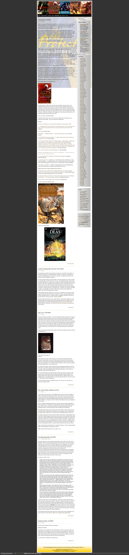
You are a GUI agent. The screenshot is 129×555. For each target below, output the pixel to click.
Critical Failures (44, 15)
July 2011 (82, 131)
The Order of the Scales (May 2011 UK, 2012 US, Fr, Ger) (54, 49)
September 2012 (83, 112)
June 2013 (82, 100)
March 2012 (82, 120)
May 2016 (82, 62)
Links (67, 15)
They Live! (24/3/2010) (44, 313)
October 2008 (82, 175)
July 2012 (82, 115)
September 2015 (83, 65)
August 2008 (82, 178)
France (79, 214)
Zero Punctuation (83, 191)
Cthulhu (83, 219)
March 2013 (82, 104)
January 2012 (82, 123)
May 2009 (82, 166)
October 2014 (82, 78)
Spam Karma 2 (20, 553)
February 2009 (83, 170)
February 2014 (83, 89)
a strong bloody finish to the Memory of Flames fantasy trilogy (51, 156)
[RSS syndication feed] (84, 548)
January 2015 (82, 74)
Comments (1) (70, 540)
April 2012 (82, 119)
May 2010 (82, 150)
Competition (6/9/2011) (44, 20)
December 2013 (83, 92)
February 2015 (83, 73)
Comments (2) (70, 43)
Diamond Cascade (82, 223)
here (63, 119)
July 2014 (82, 82)
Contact (63, 15)
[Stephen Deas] (64, 8)
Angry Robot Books (84, 207)
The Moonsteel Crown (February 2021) (84, 25)
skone (81, 214)
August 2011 (82, 129)
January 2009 (82, 171)
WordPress (70, 549)
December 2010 (83, 140)
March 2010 (82, 152)
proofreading (80, 219)
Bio (60, 15)
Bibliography (57, 15)
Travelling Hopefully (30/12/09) (47, 437)
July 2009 (82, 163)
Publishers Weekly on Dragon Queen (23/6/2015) (84, 39)
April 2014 (82, 86)
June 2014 (82, 84)
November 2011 (83, 125)
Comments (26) (70, 263)
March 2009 (82, 168)
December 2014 (83, 76)
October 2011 (82, 127)
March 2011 (82, 136)
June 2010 (82, 148)
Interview (85, 218)
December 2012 (83, 108)
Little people (84, 214)
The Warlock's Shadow (83, 216)
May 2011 (82, 133)
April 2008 (82, 183)
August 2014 (82, 81)
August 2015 (82, 66)
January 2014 (82, 90)
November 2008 (83, 174)
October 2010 (82, 143)
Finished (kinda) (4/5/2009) (45, 521)
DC (73, 547)
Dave (14, 553)
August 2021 (82, 58)
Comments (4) (70, 515)
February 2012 (83, 121)
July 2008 (82, 179)
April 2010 (82, 151)
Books (43, 50)
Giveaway (86, 219)
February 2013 (83, 105)
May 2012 (82, 117)
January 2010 (82, 155)
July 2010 (82, 147)
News (53, 15)
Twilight (83, 215)
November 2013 (83, 93)
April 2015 (82, 70)
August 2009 (82, 162)
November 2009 (83, 158)
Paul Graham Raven (73, 550)
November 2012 (83, 109)
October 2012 (82, 111)
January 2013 (82, 107)
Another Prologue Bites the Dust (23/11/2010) (51, 269)
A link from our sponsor (84, 200)
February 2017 (83, 61)
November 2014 (83, 77)
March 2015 (82, 72)
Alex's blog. (82, 204)
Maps (82, 218)
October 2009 (82, 159)
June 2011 (82, 132)
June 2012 (82, 116)
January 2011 (82, 139)
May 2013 (82, 101)
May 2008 (82, 182)
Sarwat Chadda (86, 215)
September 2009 (83, 160)
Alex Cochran (82, 203)
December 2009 (83, 156)
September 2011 (83, 128)
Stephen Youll (82, 205)
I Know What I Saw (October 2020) (83, 32)
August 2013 (82, 97)
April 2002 (82, 185)
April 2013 (82, 103)
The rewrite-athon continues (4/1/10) (48, 390)
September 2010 (83, 144)
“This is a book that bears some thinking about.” (48, 149)
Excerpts (49, 15)
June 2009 (82, 164)
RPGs (85, 224)
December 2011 (83, 124)
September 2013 (83, 96)
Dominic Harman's (62, 551)
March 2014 (82, 88)
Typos (79, 218)
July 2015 (82, 68)
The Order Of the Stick (84, 198)
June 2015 (82, 69)
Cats (80, 218)
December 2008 (83, 172)
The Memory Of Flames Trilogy (50, 50)
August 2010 (82, 146)
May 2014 (82, 85)
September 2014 (83, 80)
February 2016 (83, 64)
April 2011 (82, 135)
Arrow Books (82, 209)
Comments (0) (70, 307)
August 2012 (82, 113)
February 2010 (83, 154)
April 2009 (82, 167)
